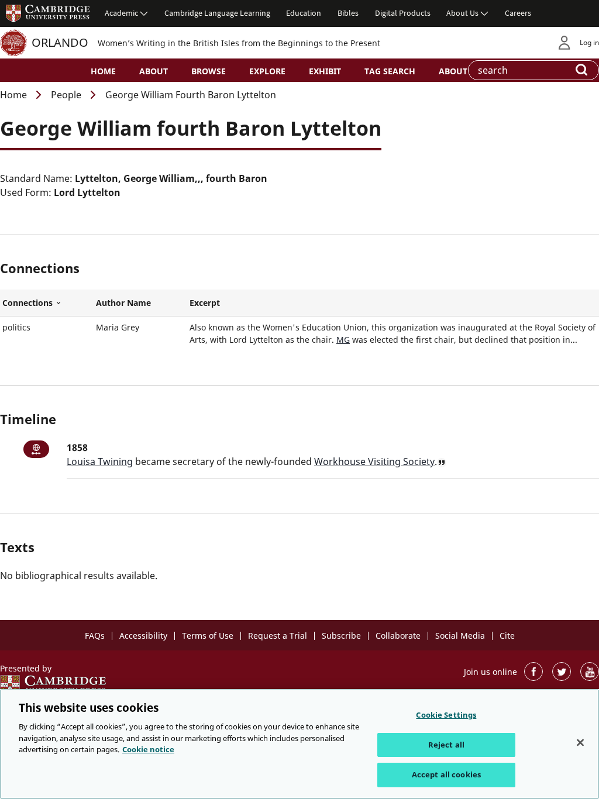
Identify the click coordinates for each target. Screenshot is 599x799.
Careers (518, 13)
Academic (121, 13)
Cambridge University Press (48, 13)
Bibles (348, 13)
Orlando (60, 42)
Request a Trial (277, 635)
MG (343, 339)
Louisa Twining (100, 461)
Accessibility (143, 635)
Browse (208, 71)
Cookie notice (148, 749)
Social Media (460, 635)
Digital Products (403, 13)
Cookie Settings (446, 715)
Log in (589, 42)
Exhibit (325, 71)
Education (303, 13)
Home (103, 71)
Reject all (446, 744)
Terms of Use (207, 635)
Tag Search (389, 71)
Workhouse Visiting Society (374, 461)
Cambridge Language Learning (217, 13)
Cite (507, 635)
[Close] (580, 743)
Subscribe (341, 635)
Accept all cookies (446, 774)
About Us (462, 13)
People (66, 94)
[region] (299, 744)
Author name (123, 302)
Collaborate (398, 635)
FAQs (95, 635)
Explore (267, 71)
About (153, 71)
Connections (46, 303)
